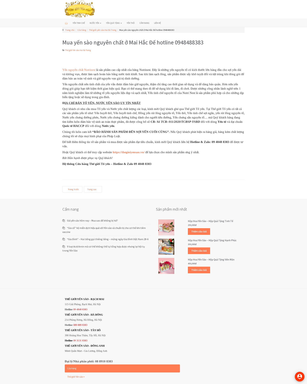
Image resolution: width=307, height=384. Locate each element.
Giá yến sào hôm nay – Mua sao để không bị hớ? (92, 220)
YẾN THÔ (131, 22)
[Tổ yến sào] (80, 9)
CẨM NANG (144, 22)
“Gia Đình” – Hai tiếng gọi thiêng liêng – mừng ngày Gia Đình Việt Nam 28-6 (108, 239)
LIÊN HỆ (157, 22)
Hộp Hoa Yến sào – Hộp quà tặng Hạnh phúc (212, 240)
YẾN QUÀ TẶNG (113, 22)
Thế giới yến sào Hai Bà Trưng (102, 30)
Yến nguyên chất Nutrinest (78, 69)
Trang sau (92, 189)
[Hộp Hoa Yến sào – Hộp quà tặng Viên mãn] (166, 265)
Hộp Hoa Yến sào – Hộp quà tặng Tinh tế (210, 221)
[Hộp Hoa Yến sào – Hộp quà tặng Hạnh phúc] (166, 246)
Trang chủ (70, 30)
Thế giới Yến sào (75, 376)
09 (74, 340)
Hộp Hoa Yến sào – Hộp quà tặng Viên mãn (211, 259)
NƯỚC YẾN (95, 22)
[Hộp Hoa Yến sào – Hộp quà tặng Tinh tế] (166, 227)
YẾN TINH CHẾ (79, 22)
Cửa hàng (81, 30)
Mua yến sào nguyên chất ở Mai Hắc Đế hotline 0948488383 (133, 42)
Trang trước (73, 189)
